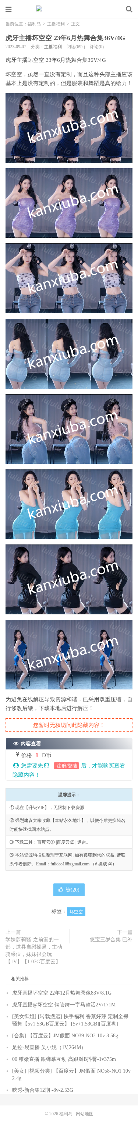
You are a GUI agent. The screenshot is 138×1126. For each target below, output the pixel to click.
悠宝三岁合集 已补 (111, 939)
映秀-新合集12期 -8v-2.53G (42, 1090)
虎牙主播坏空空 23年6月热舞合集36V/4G (65, 38)
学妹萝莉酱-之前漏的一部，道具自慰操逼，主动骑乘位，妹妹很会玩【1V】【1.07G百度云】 (34, 950)
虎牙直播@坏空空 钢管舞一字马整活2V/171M (64, 1004)
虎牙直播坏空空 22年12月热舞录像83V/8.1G (62, 993)
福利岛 (69, 9)
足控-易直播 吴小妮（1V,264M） (49, 1047)
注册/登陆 (66, 766)
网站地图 (84, 1113)
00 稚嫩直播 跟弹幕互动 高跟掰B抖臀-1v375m (64, 1059)
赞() (72, 890)
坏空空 (76, 911)
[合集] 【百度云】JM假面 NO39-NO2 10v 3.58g (65, 1035)
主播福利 (56, 24)
